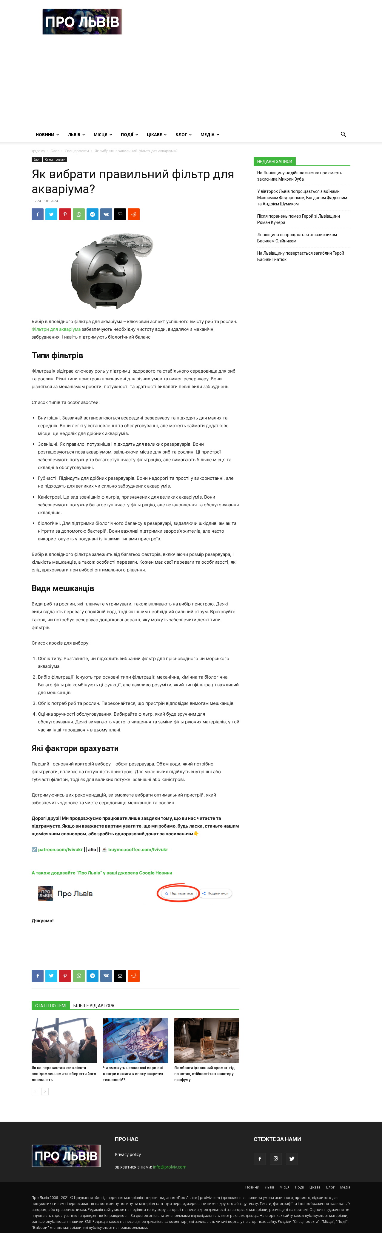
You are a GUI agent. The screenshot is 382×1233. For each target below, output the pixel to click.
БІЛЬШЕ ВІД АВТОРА (94, 1005)
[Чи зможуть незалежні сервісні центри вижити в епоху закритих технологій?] (135, 1040)
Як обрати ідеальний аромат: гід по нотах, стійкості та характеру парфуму (204, 1074)
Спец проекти (77, 150)
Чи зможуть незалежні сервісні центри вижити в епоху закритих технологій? (133, 1074)
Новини (45, 134)
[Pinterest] (65, 214)
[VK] (106, 214)
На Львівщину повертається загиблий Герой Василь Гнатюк (300, 256)
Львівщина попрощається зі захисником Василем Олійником (297, 237)
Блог (181, 134)
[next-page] (45, 1091)
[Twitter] (51, 214)
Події (127, 134)
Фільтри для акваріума (56, 329)
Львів (74, 134)
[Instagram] (276, 1159)
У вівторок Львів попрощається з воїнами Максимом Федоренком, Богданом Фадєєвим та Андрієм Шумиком (302, 197)
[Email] (120, 214)
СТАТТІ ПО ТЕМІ (50, 1005)
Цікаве (154, 134)
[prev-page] (35, 1091)
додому (38, 150)
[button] (343, 135)
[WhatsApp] (79, 214)
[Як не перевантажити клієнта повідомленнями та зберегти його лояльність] (64, 1040)
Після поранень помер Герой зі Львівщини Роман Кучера (298, 219)
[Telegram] (92, 214)
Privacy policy (128, 1154)
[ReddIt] (134, 214)
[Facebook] (38, 214)
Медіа (208, 134)
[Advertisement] (191, 82)
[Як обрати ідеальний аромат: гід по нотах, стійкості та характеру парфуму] (206, 1040)
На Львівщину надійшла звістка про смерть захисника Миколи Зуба (299, 176)
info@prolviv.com (170, 1167)
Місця (100, 134)
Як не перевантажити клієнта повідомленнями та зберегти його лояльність (64, 1074)
